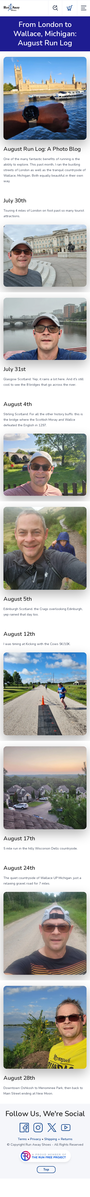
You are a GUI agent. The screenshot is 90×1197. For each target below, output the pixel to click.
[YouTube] (66, 1128)
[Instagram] (38, 1128)
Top (46, 1170)
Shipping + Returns (58, 1139)
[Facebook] (24, 1128)
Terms (22, 1139)
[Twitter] (52, 1128)
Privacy (35, 1139)
